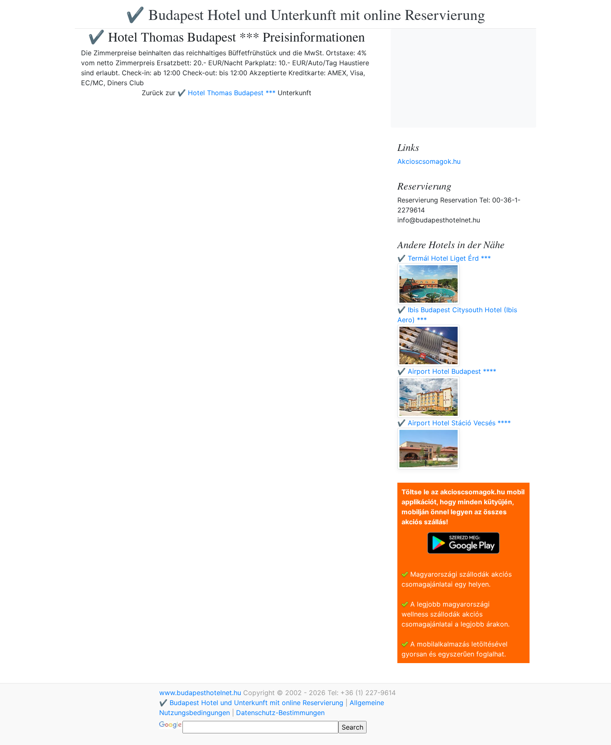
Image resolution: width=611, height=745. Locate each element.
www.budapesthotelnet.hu (201, 692)
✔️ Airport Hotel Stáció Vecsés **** (454, 423)
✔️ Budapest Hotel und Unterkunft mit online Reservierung (305, 14)
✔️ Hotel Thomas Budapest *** (226, 93)
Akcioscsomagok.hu (429, 161)
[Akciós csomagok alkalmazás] (463, 542)
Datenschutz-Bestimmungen (280, 712)
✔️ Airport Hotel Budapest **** (446, 371)
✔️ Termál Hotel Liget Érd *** (444, 258)
